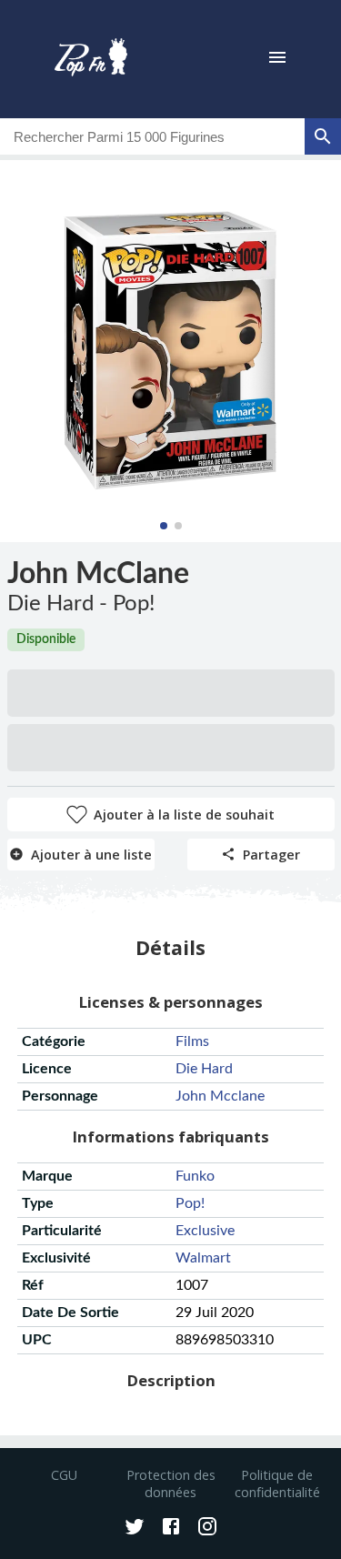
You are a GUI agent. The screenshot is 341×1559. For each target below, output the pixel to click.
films (192, 1041)
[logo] (91, 59)
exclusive (205, 1230)
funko (195, 1176)
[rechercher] (323, 136)
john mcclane (220, 1096)
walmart (203, 1258)
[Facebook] (171, 1528)
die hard (204, 1068)
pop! (190, 1203)
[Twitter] (134, 1528)
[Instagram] (207, 1528)
